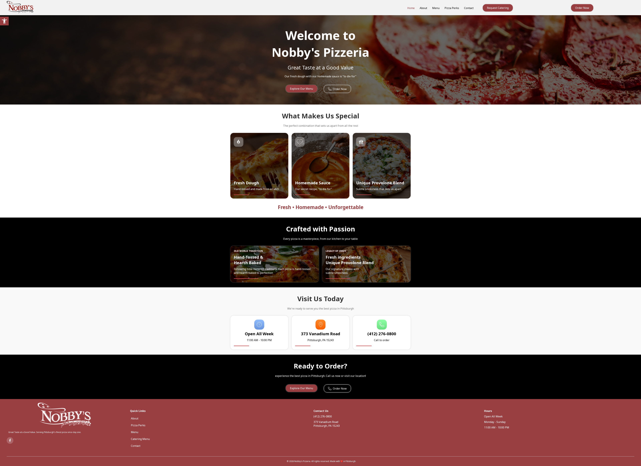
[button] (4, 21)
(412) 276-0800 (322, 416)
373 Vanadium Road (325, 422)
